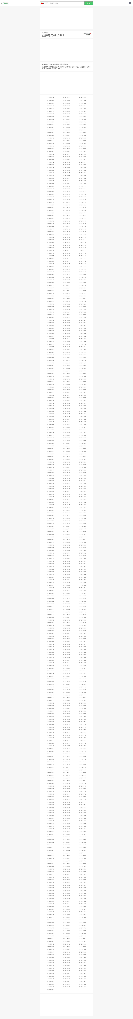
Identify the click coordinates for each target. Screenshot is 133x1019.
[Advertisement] (66, 18)
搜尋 (89, 3)
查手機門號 (4, 3)
